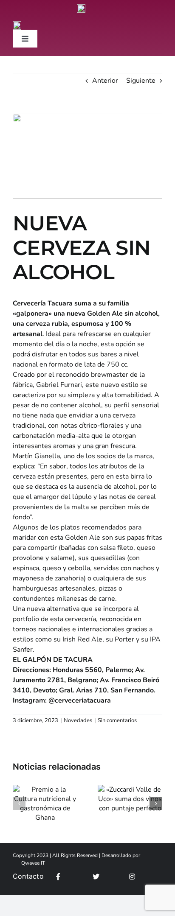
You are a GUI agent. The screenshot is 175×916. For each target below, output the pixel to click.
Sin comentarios (117, 720)
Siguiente (140, 80)
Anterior (105, 80)
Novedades (78, 720)
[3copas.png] (81, 7)
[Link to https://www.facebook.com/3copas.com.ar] (72, 876)
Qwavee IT (33, 863)
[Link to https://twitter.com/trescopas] (108, 876)
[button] (19, 803)
